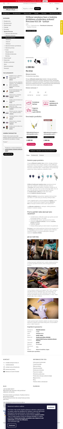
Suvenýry (6, 68)
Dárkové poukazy (8, 66)
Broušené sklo (8, 23)
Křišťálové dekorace (10, 54)
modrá (37, 335)
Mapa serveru (36, 378)
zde (18, 421)
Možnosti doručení (31, 74)
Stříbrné (8, 43)
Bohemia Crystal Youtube (12, 371)
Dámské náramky (10, 35)
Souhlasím (51, 407)
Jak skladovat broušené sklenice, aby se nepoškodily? (14, 403)
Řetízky (7, 56)
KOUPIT (45, 1)
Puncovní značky (37, 372)
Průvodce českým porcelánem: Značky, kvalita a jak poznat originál (16, 395)
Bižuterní (8, 39)
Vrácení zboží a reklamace (40, 381)
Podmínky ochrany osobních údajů (42, 376)
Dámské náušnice (10, 37)
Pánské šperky (9, 52)
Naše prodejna (37, 366)
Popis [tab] (28, 155)
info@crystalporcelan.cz (12, 362)
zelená (41, 335)
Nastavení (12, 425)
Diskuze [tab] (41, 155)
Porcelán (6, 29)
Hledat (37, 8)
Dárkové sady (7, 25)
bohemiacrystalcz (10, 369)
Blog (34, 379)
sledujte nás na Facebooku (12, 367)
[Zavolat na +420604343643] (5, 3)
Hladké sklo (7, 21)
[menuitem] (6, 13)
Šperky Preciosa (8, 31)
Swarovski (7, 60)
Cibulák (6, 27)
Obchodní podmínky (38, 374)
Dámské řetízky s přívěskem (13, 45)
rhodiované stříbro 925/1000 (43, 337)
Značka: (31, 27)
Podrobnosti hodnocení (46, 25)
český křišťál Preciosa (41, 339)
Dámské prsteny (9, 48)
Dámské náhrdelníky (11, 33)
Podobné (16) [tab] (34, 155)
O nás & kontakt (37, 364)
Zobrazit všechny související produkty (43, 150)
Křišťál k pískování (9, 62)
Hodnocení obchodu (38, 370)
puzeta (37, 342)
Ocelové (8, 41)
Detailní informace (31, 88)
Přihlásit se (8, 154)
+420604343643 (9, 365)
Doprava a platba (37, 368)
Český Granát (7, 58)
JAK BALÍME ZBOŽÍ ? (8, 389)
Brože (7, 50)
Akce (5, 64)
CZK (50, 3)
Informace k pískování (30, 3)
